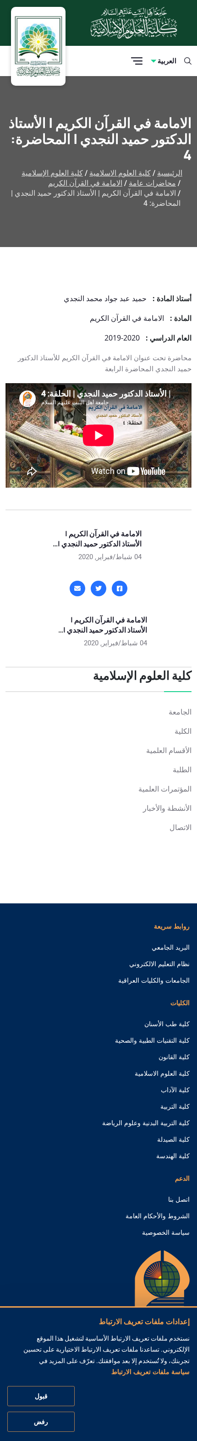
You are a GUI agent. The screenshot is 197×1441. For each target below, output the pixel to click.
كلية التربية (175, 1106)
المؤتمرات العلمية (165, 789)
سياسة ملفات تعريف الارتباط (150, 1371)
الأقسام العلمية (169, 750)
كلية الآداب (175, 1090)
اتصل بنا (179, 1199)
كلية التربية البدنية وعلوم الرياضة (146, 1123)
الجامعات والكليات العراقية (154, 980)
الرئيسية (169, 173)
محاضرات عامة (152, 183)
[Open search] (188, 61)
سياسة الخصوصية (166, 1232)
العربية (167, 61)
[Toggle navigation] (137, 61)
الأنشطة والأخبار (167, 808)
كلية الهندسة (173, 1156)
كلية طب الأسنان (167, 1024)
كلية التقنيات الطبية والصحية (152, 1040)
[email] (77, 588)
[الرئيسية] (162, 1293)
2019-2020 (122, 338)
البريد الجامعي (171, 947)
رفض (41, 1421)
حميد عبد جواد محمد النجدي (105, 298)
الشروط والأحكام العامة (158, 1216)
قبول (41, 1396)
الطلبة (182, 769)
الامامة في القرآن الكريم (85, 183)
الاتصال (181, 827)
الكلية (183, 731)
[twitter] (98, 588)
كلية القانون (174, 1057)
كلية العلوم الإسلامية (52, 173)
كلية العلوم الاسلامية (120, 173)
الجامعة (180, 712)
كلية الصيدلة (173, 1139)
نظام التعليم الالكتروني (159, 964)
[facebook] (119, 588)
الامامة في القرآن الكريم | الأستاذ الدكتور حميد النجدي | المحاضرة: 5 (100, 543)
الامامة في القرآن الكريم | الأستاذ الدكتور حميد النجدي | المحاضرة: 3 (105, 630)
